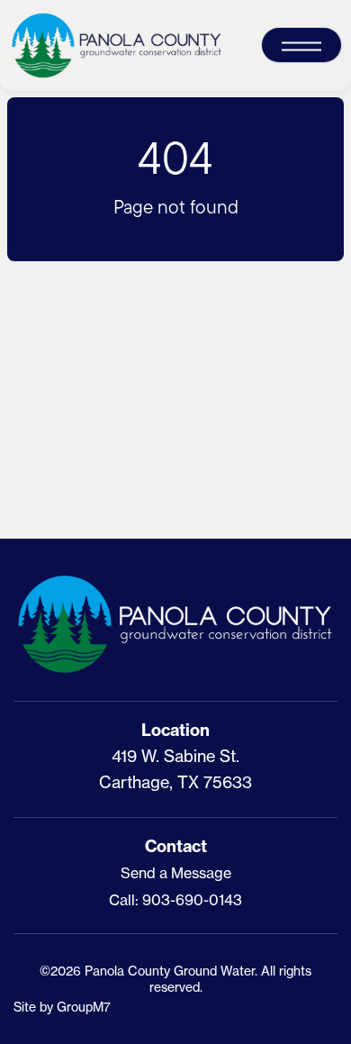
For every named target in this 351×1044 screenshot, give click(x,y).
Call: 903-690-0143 (175, 900)
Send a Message (176, 873)
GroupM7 (84, 1006)
